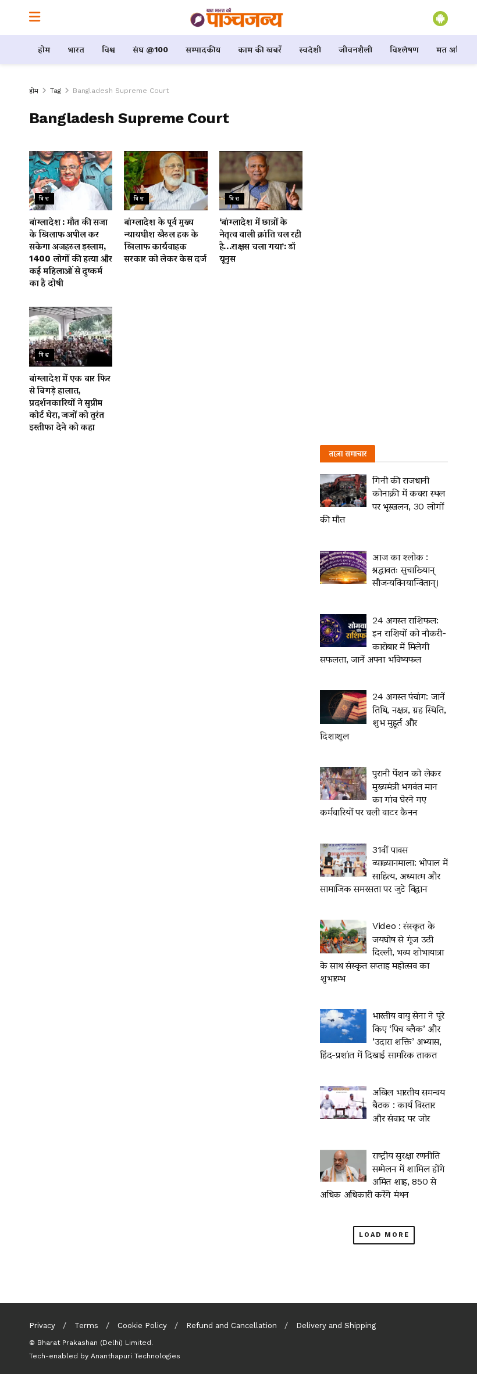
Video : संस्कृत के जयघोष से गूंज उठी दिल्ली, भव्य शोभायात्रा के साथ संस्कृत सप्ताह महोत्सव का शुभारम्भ (382, 952)
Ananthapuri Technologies (135, 1356)
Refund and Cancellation (231, 1325)
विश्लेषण (404, 49)
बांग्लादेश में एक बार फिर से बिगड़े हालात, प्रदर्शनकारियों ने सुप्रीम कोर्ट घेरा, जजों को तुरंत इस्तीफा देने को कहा (69, 402)
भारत (75, 49)
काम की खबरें (260, 49)
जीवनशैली (355, 49)
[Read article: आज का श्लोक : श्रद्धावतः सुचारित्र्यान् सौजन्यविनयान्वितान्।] (343, 567)
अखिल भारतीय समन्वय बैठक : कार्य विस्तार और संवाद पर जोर (408, 1105)
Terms (86, 1325)
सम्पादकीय (203, 49)
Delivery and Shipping (336, 1325)
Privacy (42, 1325)
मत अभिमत (455, 49)
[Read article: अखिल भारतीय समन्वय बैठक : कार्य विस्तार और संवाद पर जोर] (343, 1102)
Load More (384, 1235)
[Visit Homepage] (236, 17)
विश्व (108, 49)
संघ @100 (150, 49)
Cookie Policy (142, 1325)
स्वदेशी (310, 49)
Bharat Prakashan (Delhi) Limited (94, 1343)
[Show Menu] (34, 17)
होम (44, 49)
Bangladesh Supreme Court (121, 91)
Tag (55, 91)
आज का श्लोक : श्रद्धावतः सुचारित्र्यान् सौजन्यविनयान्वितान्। (405, 570)
